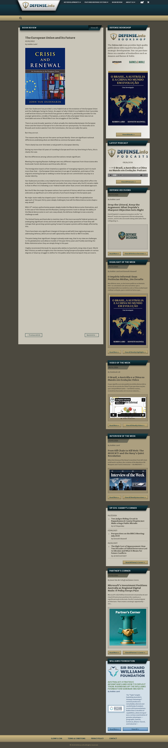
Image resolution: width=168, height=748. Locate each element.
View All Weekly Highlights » (135, 352)
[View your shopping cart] (148, 2)
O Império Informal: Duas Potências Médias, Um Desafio (125, 278)
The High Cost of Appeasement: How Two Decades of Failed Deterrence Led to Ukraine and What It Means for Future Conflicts (129, 549)
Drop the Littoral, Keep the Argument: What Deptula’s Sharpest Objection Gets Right (126, 207)
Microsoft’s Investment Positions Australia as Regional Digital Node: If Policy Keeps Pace (127, 588)
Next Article (91, 335)
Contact (113, 738)
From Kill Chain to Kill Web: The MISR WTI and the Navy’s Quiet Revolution (126, 453)
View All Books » (128, 135)
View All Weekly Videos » (135, 425)
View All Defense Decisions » (135, 254)
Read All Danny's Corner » (135, 562)
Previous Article (34, 335)
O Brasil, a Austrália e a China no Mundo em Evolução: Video (126, 378)
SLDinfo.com (56, 738)
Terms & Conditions (76, 738)
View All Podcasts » (128, 182)
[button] (111, 98)
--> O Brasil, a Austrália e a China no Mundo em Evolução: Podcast (128, 169)
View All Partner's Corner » (135, 653)
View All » (135, 729)
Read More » (114, 254)
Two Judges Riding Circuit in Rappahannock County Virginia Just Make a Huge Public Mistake (127, 521)
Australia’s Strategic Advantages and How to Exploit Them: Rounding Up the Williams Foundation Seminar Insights (127, 685)
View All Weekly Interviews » (135, 497)
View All (94, 28)
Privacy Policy (97, 738)
